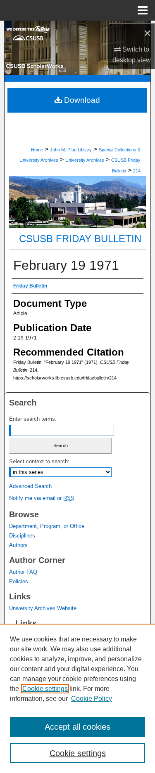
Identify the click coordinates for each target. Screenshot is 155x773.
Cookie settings (45, 688)
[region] (77, 698)
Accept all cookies (77, 726)
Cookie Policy (91, 698)
